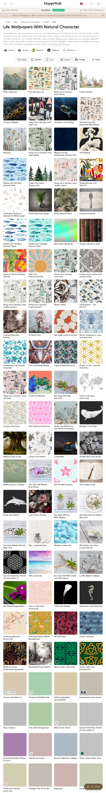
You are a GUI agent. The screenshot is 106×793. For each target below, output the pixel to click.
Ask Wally (95, 787)
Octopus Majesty (55, 39)
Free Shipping (12, 10)
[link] (57, 87)
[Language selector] (83, 4)
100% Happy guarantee (93, 10)
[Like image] (23, 70)
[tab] (22, 59)
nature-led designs (61, 44)
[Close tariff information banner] (102, 15)
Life (54, 22)
